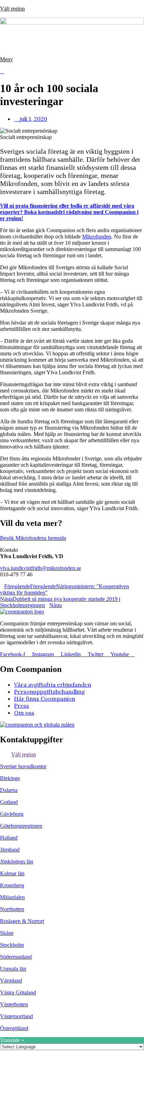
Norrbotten (12, 909)
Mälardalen (12, 897)
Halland (8, 838)
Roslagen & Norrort (22, 921)
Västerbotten (14, 1004)
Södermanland (16, 957)
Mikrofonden (96, 236)
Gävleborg (11, 814)
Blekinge (10, 778)
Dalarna (8, 790)
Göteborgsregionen (21, 826)
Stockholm (12, 945)
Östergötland (14, 1028)
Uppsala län (13, 969)
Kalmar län (12, 873)
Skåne (7, 933)
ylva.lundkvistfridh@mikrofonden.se (40, 568)
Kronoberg (12, 885)
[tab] (72, 754)
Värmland (11, 981)
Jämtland (10, 850)
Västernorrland (16, 1016)
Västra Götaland (18, 992)
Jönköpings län (16, 862)
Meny (6, 59)
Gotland (9, 802)
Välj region (12, 9)
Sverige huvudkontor (23, 766)
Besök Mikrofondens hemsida (33, 538)
